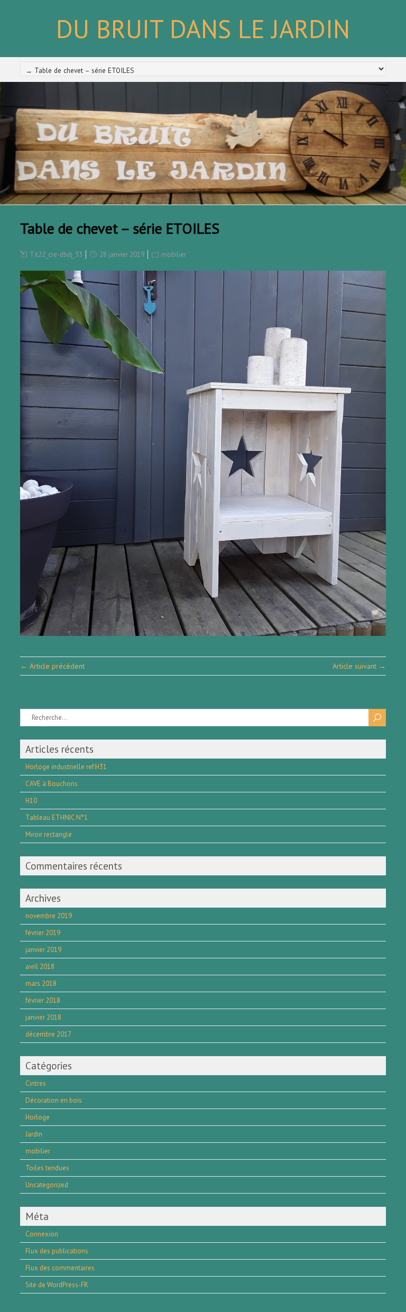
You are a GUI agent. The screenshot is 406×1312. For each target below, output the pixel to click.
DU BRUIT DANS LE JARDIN (203, 28)
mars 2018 (41, 983)
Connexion (41, 1234)
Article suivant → (359, 666)
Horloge (37, 1117)
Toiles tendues (47, 1167)
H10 (31, 800)
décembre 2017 (48, 1034)
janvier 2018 (43, 1017)
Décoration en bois (53, 1100)
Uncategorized (46, 1184)
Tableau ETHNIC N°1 (56, 817)
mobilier (173, 254)
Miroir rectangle (48, 834)
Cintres (35, 1083)
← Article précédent (52, 666)
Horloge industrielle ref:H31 (66, 766)
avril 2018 (39, 966)
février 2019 (42, 932)
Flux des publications (56, 1250)
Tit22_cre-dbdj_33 (56, 254)
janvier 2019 (43, 949)
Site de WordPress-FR (56, 1284)
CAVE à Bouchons (51, 783)
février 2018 (42, 1000)
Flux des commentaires (60, 1267)
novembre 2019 (48, 915)
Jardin (33, 1134)
